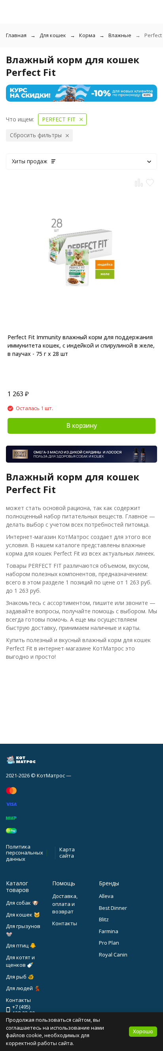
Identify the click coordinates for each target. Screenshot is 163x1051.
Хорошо (143, 1031)
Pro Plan (109, 942)
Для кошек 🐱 (23, 914)
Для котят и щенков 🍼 (20, 961)
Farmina (108, 931)
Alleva (106, 896)
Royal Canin (113, 954)
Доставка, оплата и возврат (65, 903)
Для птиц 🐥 (21, 945)
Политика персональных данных (24, 852)
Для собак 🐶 (22, 902)
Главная (16, 35)
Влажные (119, 35)
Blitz (104, 919)
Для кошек (53, 35)
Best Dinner (113, 907)
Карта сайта (67, 852)
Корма (87, 35)
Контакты (64, 923)
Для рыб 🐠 (20, 976)
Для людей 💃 (23, 988)
